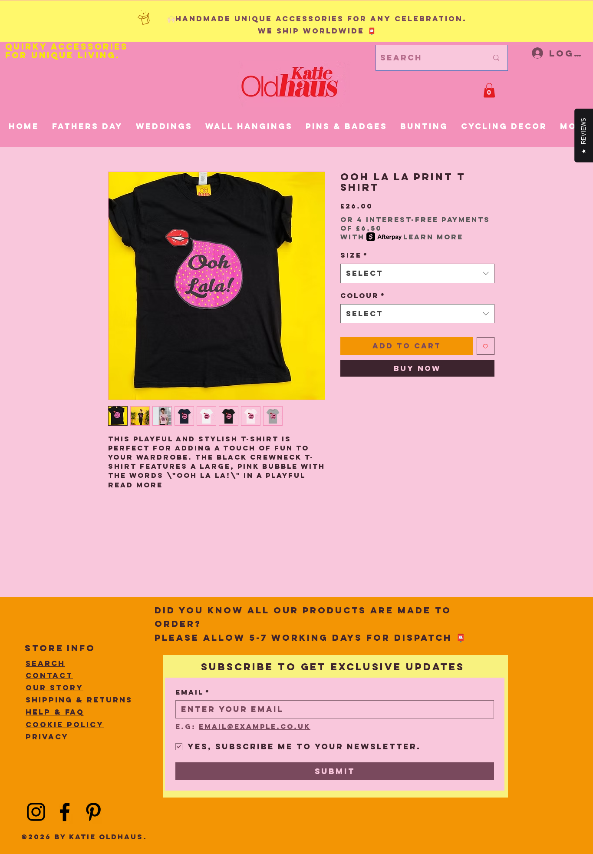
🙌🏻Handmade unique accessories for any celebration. (317, 18)
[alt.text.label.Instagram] (36, 812)
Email (192, 692)
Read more (135, 484)
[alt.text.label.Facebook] (65, 812)
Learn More (433, 236)
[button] (489, 90)
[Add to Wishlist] (485, 346)
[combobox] (417, 273)
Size (354, 255)
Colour (362, 295)
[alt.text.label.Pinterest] (93, 812)
